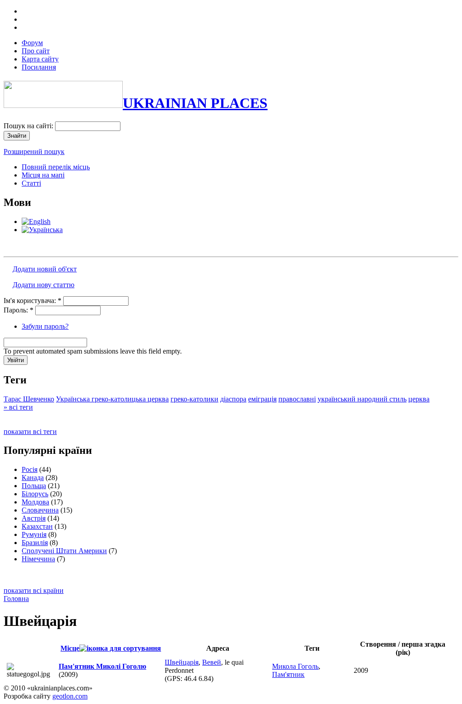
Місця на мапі (43, 175)
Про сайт (36, 51)
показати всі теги (30, 431)
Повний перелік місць (56, 167)
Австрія (34, 518)
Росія (29, 469)
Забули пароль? (45, 326)
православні (297, 399)
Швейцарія (182, 662)
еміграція (262, 399)
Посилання (39, 67)
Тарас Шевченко (29, 399)
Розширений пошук (34, 151)
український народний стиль (362, 399)
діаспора (233, 399)
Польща (34, 486)
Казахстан (37, 526)
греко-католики (194, 399)
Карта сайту (40, 59)
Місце (69, 648)
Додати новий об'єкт (45, 269)
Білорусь (35, 494)
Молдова (35, 502)
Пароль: (18, 310)
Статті (31, 183)
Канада (33, 477)
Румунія (34, 534)
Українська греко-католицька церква (112, 399)
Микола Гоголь (295, 666)
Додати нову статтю (43, 285)
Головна (16, 598)
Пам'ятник (288, 674)
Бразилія (35, 542)
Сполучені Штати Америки (64, 551)
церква (419, 399)
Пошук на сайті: (29, 126)
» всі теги (18, 407)
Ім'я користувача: (32, 300)
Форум (32, 43)
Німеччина (38, 559)
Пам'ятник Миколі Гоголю (102, 666)
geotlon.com (70, 696)
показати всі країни (34, 590)
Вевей (211, 662)
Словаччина (40, 510)
